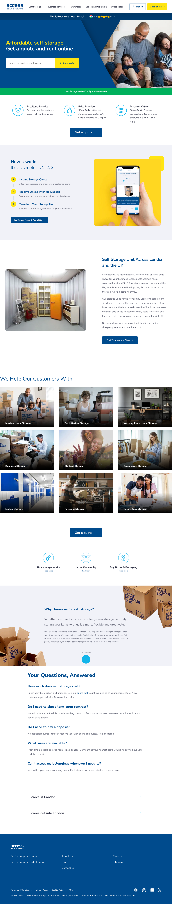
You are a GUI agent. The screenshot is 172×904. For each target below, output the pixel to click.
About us (67, 856)
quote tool (82, 693)
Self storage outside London (28, 862)
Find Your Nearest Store (118, 340)
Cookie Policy (57, 890)
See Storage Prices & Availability (28, 220)
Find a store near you (92, 895)
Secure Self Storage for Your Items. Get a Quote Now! (53, 895)
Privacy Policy (41, 890)
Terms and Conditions (21, 890)
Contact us (68, 868)
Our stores (76, 6)
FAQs (70, 890)
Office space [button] (117, 6)
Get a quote (156, 6)
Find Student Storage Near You (120, 895)
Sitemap (118, 862)
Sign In (139, 6)
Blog (64, 862)
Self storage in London (24, 856)
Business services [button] (55, 6)
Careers (117, 856)
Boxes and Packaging (96, 6)
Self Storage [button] (35, 6)
